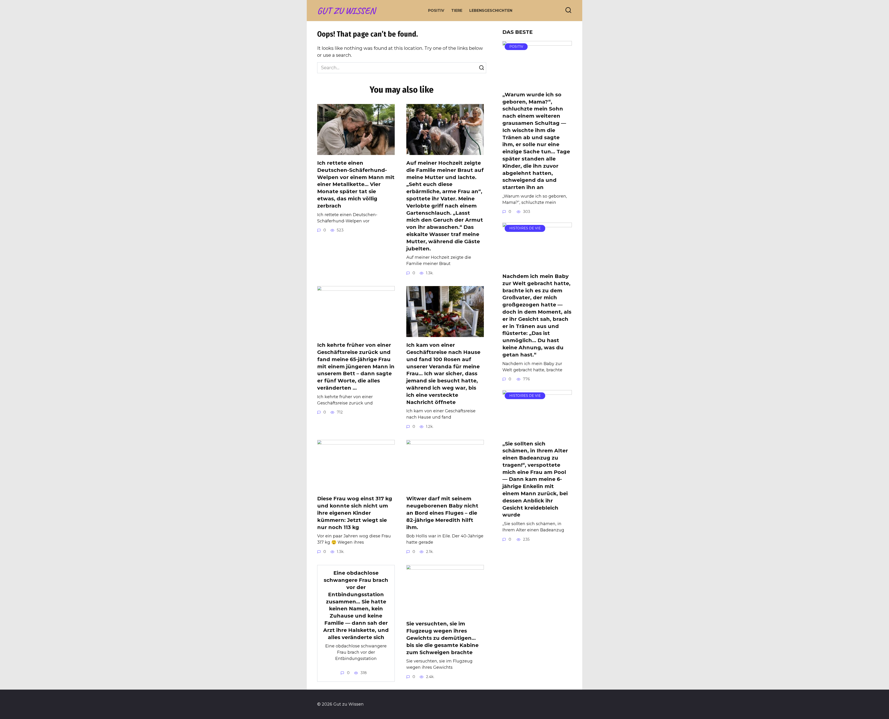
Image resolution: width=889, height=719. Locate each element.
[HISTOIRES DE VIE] (537, 265)
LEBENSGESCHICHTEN (490, 10)
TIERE (456, 10)
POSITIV (436, 10)
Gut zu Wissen (346, 10)
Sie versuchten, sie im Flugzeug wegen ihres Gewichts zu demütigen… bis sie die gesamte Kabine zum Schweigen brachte (442, 638)
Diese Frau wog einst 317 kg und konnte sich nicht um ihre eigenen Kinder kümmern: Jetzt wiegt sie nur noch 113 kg (354, 513)
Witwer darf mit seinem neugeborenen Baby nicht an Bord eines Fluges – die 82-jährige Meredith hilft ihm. (442, 513)
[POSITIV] (537, 83)
